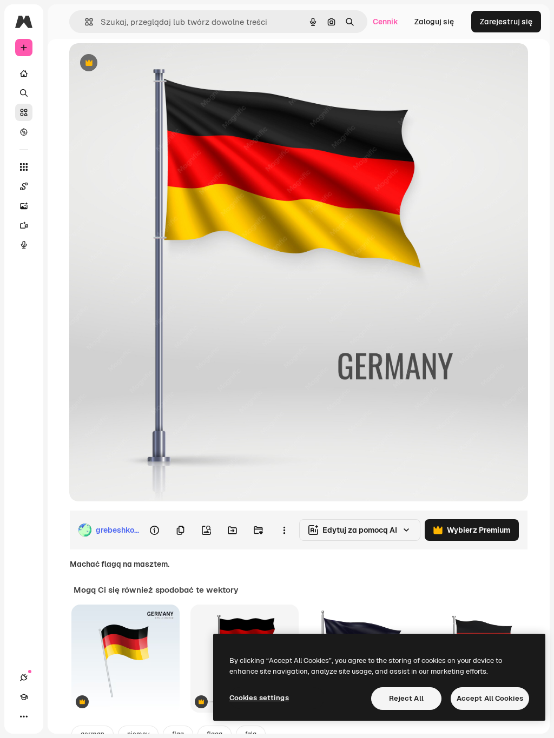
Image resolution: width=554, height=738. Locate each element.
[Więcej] (23, 716)
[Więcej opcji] (284, 530)
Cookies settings (259, 697)
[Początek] (23, 73)
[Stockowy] (23, 112)
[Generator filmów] (23, 225)
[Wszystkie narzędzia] (23, 167)
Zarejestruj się (506, 21)
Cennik (385, 21)
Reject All (406, 698)
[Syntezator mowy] (23, 244)
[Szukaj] (23, 93)
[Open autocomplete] (85, 22)
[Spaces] (23, 186)
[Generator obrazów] (23, 205)
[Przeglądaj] (23, 131)
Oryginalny (143, 63)
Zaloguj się (434, 21)
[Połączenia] (23, 677)
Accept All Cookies (490, 698)
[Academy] (23, 697)
